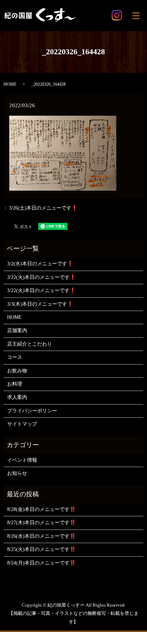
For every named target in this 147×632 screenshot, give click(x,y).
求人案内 (17, 397)
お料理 (14, 384)
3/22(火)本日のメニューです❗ (41, 277)
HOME (10, 84)
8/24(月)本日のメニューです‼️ (41, 563)
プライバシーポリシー (32, 410)
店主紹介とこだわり (29, 344)
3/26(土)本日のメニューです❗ (43, 208)
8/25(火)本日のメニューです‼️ (41, 549)
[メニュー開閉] (136, 15)
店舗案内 (17, 330)
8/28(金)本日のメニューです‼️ (41, 509)
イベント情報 (22, 460)
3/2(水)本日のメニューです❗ (40, 263)
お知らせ (17, 473)
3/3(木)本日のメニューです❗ (40, 304)
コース (14, 357)
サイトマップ (22, 424)
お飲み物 (17, 370)
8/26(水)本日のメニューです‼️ (41, 536)
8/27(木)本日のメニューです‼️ (41, 522)
